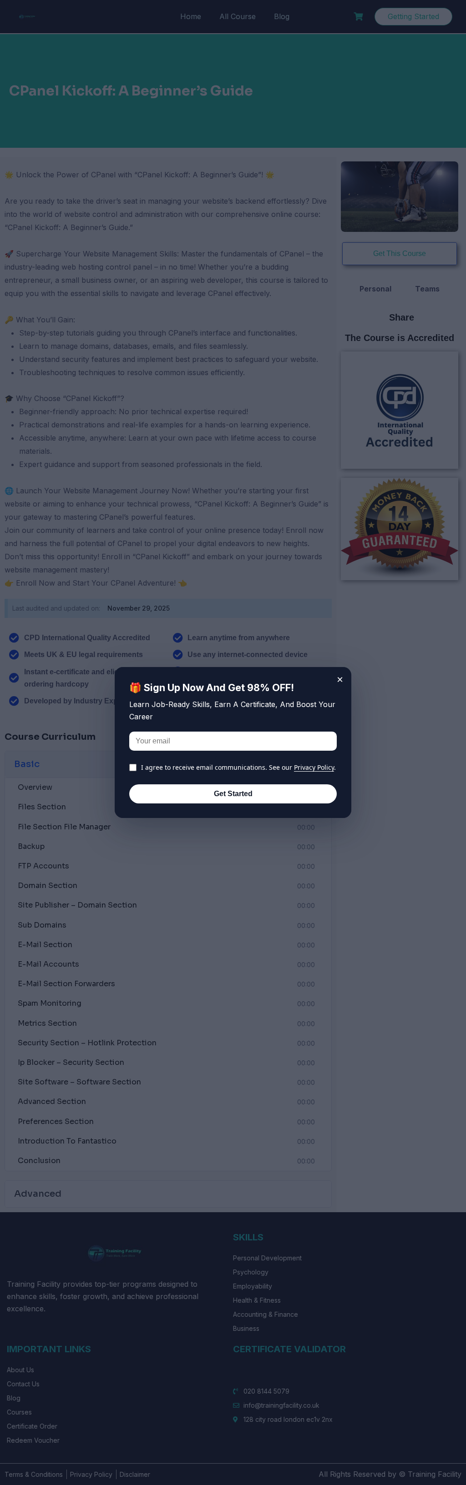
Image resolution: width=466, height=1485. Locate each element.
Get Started (233, 794)
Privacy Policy (314, 767)
